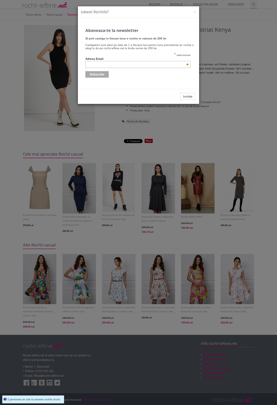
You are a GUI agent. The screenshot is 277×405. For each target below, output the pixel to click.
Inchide (187, 96)
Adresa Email (137, 58)
